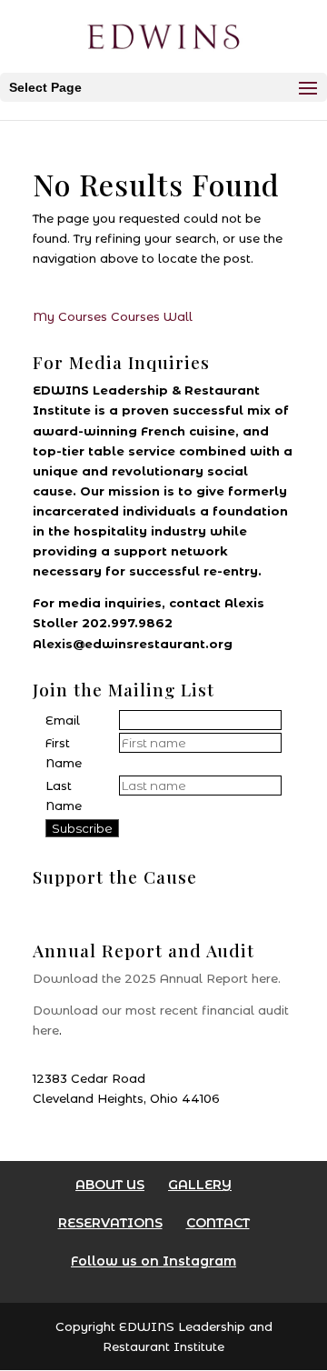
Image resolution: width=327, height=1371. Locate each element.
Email (62, 720)
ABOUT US (109, 1184)
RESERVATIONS (110, 1223)
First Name (63, 753)
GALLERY (200, 1184)
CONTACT (218, 1223)
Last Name (63, 795)
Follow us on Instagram (153, 1261)
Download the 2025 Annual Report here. (157, 978)
